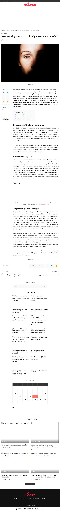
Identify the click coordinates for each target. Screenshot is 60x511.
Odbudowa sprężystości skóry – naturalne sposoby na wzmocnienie (20, 310)
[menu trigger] (3, 4)
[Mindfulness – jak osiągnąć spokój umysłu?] (5, 113)
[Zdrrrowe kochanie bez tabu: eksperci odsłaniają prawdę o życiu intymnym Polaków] (45, 432)
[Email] (7, 101)
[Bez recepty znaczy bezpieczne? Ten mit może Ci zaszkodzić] (15, 463)
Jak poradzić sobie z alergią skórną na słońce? (14, 445)
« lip (13, 407)
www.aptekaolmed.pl (44, 204)
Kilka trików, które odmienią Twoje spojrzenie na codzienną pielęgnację (20, 352)
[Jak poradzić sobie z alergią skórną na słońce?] (39, 342)
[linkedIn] (52, 266)
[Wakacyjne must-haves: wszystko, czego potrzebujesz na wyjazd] (39, 301)
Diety (34, 471)
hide (23, 112)
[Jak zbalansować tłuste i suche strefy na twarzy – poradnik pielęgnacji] (20, 321)
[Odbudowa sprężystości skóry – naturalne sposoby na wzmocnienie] (20, 301)
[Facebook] (3, 92)
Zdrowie (4, 33)
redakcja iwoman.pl (9, 40)
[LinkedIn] (7, 97)
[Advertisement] (30, 18)
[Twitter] (7, 92)
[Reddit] (3, 101)
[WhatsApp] (3, 97)
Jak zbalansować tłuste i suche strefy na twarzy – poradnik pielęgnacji (19, 330)
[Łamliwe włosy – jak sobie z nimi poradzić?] (39, 362)
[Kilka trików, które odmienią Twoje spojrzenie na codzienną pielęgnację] (20, 342)
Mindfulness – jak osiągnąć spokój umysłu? (6, 119)
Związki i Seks (36, 441)
